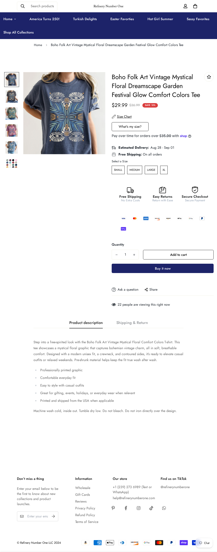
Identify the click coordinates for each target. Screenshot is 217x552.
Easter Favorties (122, 19)
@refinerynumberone (175, 487)
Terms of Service (86, 521)
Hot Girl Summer (160, 19)
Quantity (118, 244)
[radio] (118, 170)
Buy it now (163, 268)
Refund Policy (85, 515)
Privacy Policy (85, 508)
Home (38, 45)
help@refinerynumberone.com (134, 498)
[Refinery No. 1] (109, 6)
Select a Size (120, 161)
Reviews (80, 501)
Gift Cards (82, 494)
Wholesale (82, 487)
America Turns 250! (44, 19)
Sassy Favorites (198, 19)
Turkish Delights (85, 19)
